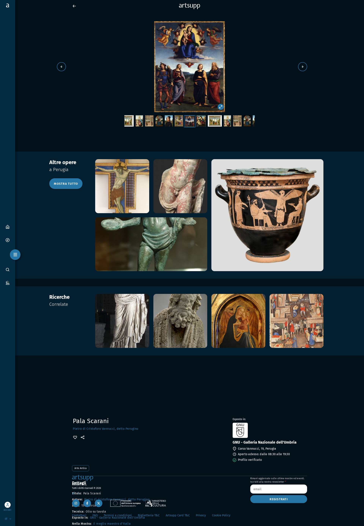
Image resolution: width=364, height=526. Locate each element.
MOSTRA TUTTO (66, 184)
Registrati (279, 499)
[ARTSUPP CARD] (7, 282)
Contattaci (79, 515)
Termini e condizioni (118, 515)
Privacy (201, 515)
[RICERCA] (7, 269)
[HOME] (7, 226)
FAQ (95, 515)
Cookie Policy (221, 515)
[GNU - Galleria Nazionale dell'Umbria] (269, 430)
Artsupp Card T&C (178, 515)
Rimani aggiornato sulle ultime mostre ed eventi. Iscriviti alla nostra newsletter (277, 480)
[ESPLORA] (7, 240)
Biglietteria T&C (149, 515)
